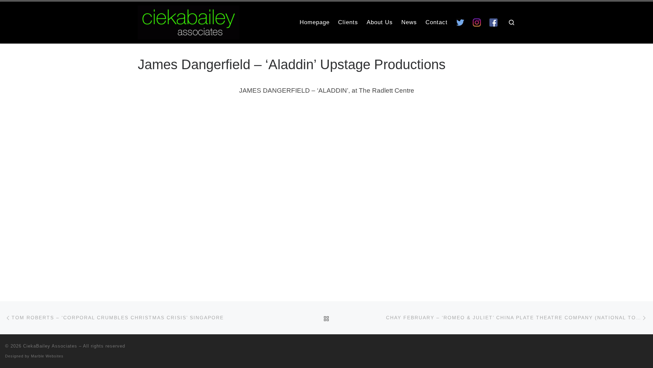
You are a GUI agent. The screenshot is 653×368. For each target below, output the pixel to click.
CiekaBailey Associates (50, 346)
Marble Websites (47, 356)
